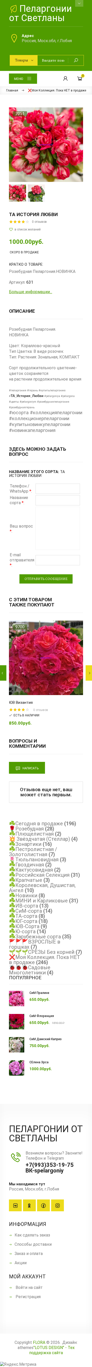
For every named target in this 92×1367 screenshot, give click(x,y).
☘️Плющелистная (31, 834)
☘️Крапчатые (25, 880)
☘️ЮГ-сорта (23, 921)
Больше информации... (30, 291)
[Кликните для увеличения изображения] (46, 144)
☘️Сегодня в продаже (36, 823)
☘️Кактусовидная (31, 870)
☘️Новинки (23, 895)
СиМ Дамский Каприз (45, 1039)
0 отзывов (39, 222)
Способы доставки (33, 1244)
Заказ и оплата (29, 1253)
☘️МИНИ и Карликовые (38, 901)
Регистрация (28, 1296)
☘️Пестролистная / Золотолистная (33, 851)
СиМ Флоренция (41, 1016)
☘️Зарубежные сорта (35, 937)
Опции (37, 690)
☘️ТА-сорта (23, 916)
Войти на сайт (29, 1287)
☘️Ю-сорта (22, 931)
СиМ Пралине (39, 993)
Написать (30, 768)
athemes (25, 1347)
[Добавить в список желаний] (46, 229)
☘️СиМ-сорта (25, 911)
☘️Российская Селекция (39, 875)
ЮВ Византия (21, 702)
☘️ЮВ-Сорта (24, 926)
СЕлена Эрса (39, 1062)
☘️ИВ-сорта (23, 906)
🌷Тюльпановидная (34, 859)
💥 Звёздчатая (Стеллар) (39, 839)
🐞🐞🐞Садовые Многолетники (29, 970)
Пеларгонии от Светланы (40, 13)
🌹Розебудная (26, 829)
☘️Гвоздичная (26, 865)
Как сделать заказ (32, 1235)
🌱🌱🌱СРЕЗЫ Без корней (41, 952)
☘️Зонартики (25, 844)
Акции (21, 1262)
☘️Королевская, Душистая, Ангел (42, 887)
